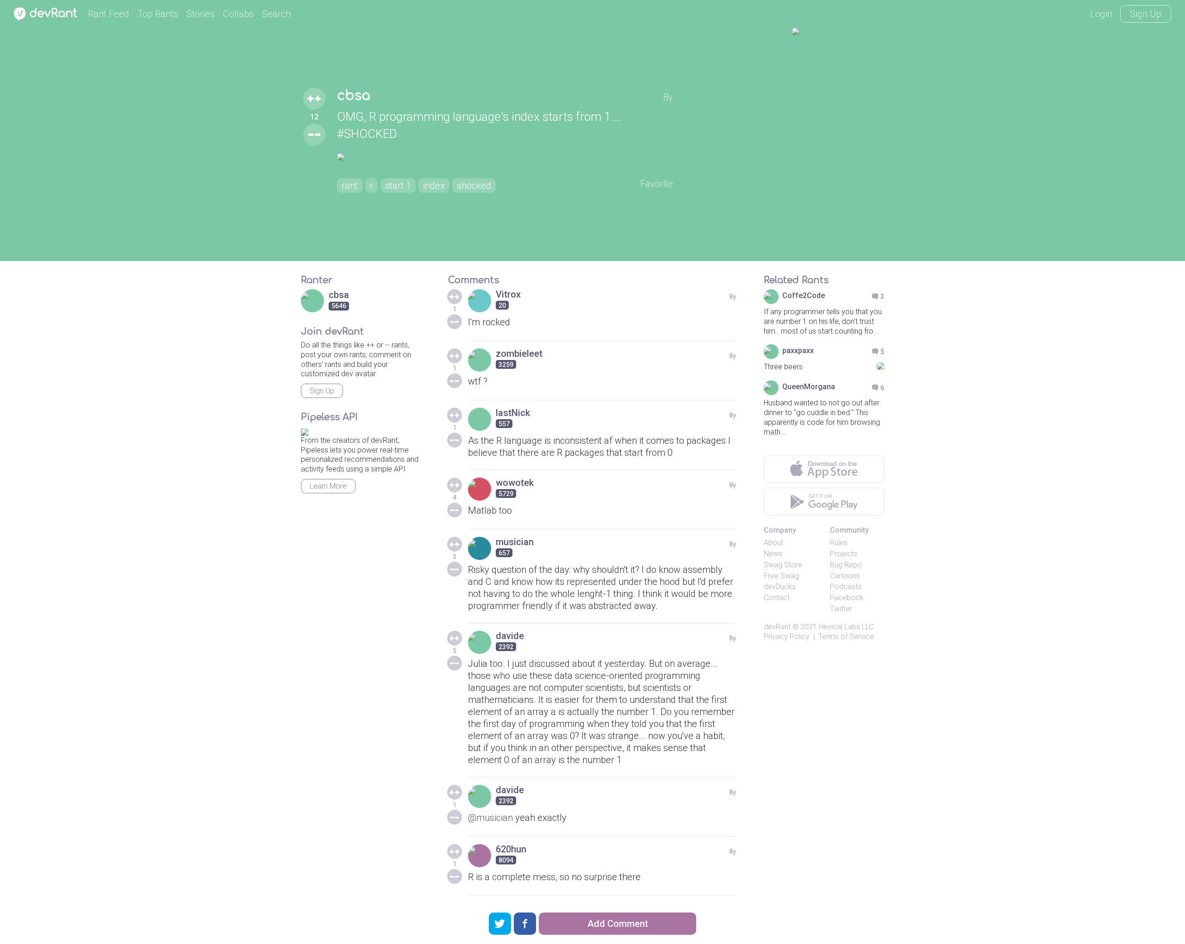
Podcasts (845, 586)
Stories (201, 13)
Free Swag (781, 575)
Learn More (328, 486)
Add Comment (617, 923)
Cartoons (845, 575)
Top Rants (157, 13)
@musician (490, 817)
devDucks (780, 586)
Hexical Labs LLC (846, 626)
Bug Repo (846, 564)
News (773, 553)
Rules (839, 542)
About (773, 542)
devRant (777, 626)
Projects (843, 553)
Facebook (847, 597)
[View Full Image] (505, 157)
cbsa (353, 95)
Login (1101, 13)
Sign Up (1145, 13)
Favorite (656, 183)
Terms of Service (846, 636)
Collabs (238, 13)
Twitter (841, 608)
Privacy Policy (787, 636)
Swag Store (783, 564)
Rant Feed (108, 13)
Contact (777, 597)
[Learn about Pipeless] (304, 430)
